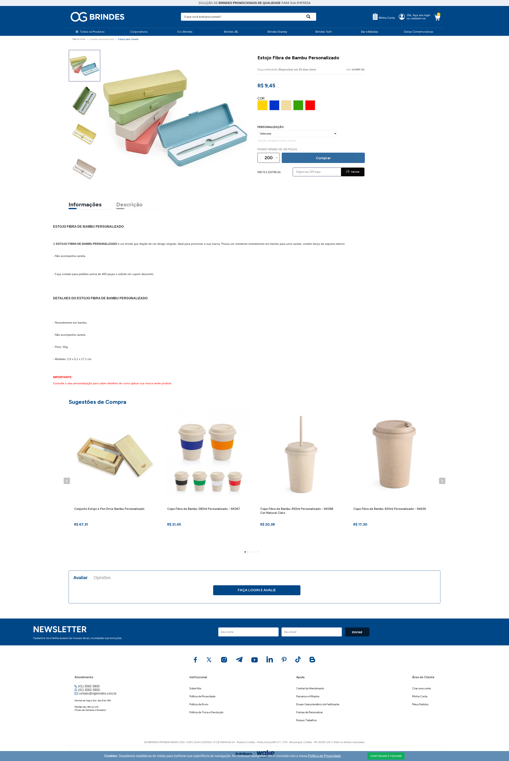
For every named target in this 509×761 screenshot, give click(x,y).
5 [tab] (259, 552)
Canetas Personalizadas (102, 39)
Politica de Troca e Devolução (206, 712)
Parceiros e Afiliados (307, 696)
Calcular (354, 172)
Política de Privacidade (202, 696)
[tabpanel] (115, 476)
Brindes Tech (324, 31)
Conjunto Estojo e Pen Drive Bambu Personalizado (109, 509)
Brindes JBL (231, 31)
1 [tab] (246, 552)
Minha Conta (386, 17)
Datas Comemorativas (418, 31)
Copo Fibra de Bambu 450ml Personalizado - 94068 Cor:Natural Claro (296, 511)
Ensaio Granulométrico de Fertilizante (317, 704)
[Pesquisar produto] (308, 16)
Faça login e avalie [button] (257, 590)
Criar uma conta (421, 688)
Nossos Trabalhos (306, 720)
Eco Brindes (185, 31)
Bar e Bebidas (369, 31)
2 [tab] (248, 552)
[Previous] (67, 481)
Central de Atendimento (310, 688)
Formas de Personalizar (309, 712)
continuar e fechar (386, 756)
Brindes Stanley (277, 31)
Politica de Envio (198, 704)
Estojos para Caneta (128, 39)
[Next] (442, 481)
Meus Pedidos (420, 704)
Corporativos (139, 31)
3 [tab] (252, 552)
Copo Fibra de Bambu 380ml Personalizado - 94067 (203, 509)
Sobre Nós (195, 688)
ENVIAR (357, 632)
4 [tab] (255, 552)
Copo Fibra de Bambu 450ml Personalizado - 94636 (389, 509)
